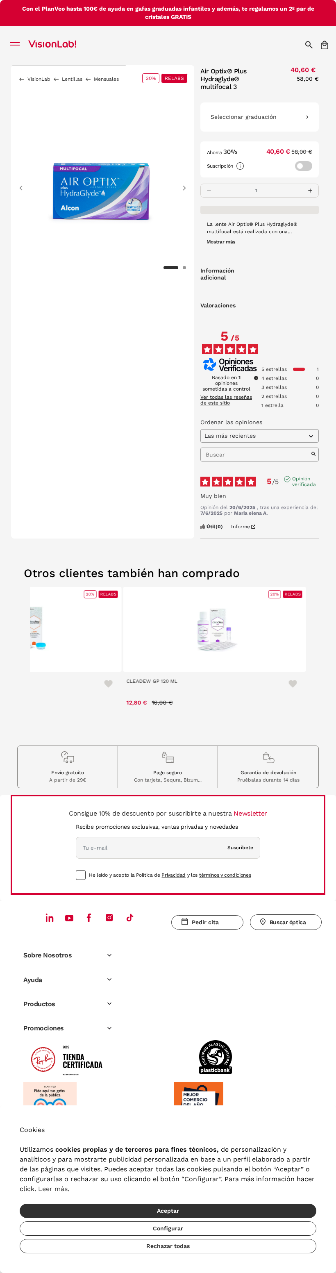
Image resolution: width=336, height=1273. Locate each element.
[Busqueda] (310, 44)
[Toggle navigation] (17, 45)
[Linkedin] (49, 917)
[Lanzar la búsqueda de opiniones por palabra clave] (313, 454)
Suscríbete (240, 847)
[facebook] (89, 917)
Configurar (168, 1228)
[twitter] (69, 918)
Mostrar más (221, 242)
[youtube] (109, 917)
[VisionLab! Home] (63, 44)
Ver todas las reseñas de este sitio (226, 400)
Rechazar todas (168, 1246)
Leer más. (53, 1189)
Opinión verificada (304, 479)
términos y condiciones (225, 875)
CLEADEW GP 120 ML (150, 681)
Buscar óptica (288, 922)
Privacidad (173, 875)
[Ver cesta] (325, 45)
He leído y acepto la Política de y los (170, 875)
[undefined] (256, 378)
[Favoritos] (103, 683)
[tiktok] (130, 917)
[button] (21, 184)
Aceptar (168, 1210)
